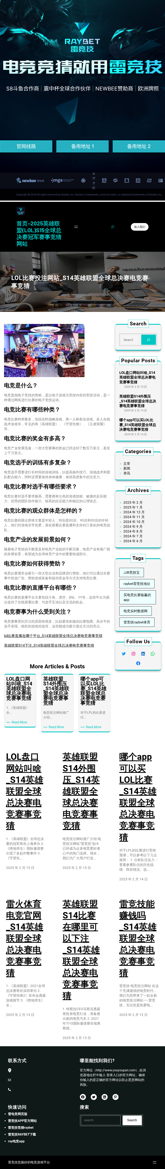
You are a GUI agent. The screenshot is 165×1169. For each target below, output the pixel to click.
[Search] (148, 340)
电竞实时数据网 (135, 611)
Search (132, 1120)
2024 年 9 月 (133, 527)
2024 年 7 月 (133, 536)
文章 (126, 464)
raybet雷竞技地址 (137, 584)
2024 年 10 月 (134, 522)
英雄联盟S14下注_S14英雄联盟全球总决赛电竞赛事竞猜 (49, 645)
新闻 (126, 468)
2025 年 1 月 (133, 507)
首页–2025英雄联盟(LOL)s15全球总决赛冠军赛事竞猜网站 (39, 233)
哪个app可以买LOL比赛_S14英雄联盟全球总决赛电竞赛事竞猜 (137, 424)
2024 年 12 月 (134, 512)
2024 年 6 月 (133, 541)
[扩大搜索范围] (112, 227)
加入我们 (139, 226)
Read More (20, 722)
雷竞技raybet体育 (137, 622)
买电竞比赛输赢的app (137, 597)
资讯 (126, 473)
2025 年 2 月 (133, 502)
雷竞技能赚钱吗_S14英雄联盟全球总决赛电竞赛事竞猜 (138, 938)
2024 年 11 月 (134, 517)
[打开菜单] (76, 226)
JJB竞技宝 (132, 572)
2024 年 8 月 (133, 531)
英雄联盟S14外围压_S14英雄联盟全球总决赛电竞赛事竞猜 (137, 401)
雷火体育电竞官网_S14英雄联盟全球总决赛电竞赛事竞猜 (24, 938)
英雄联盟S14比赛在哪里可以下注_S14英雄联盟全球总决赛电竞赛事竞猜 (81, 950)
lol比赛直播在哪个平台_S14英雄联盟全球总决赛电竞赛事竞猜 (53, 636)
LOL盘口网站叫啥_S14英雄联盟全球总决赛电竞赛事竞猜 (137, 377)
